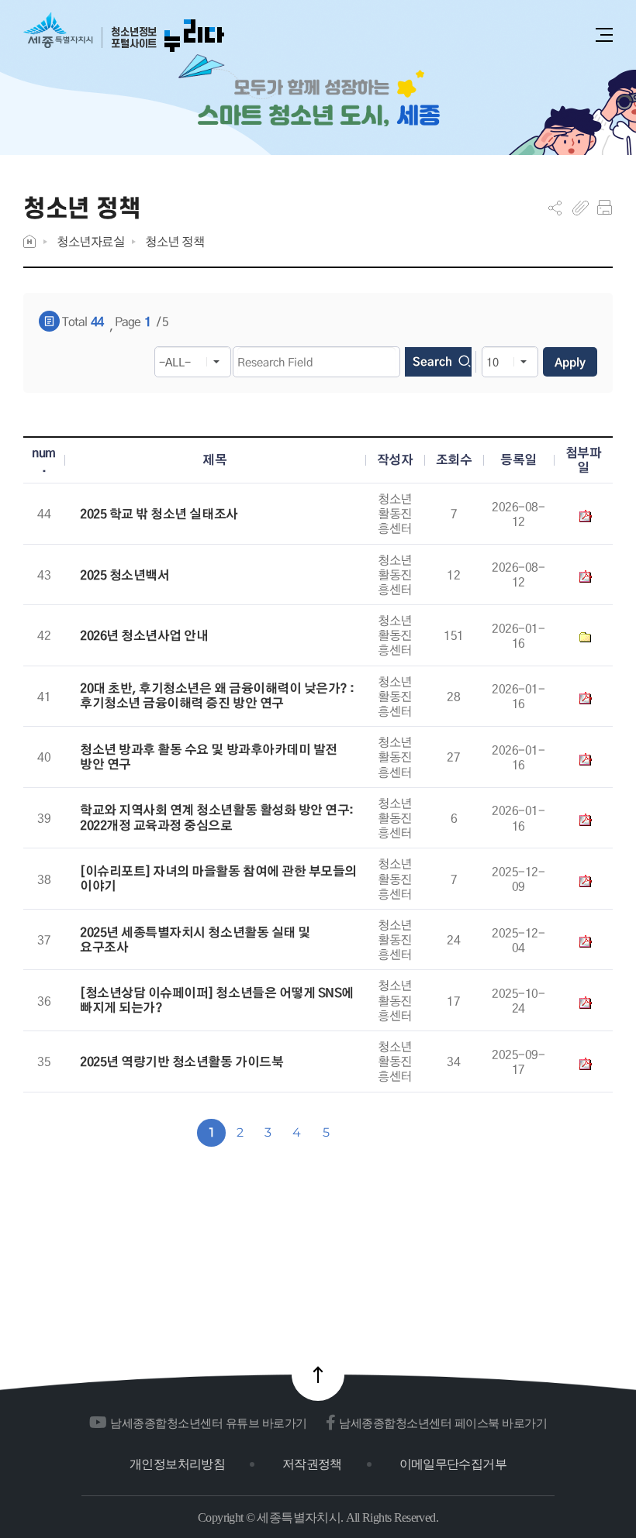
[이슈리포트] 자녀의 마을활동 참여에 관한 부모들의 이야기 (218, 878)
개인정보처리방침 (177, 1464)
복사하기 (580, 207)
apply (570, 361)
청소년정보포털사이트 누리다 (123, 33)
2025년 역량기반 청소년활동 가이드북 (181, 1062)
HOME (29, 241)
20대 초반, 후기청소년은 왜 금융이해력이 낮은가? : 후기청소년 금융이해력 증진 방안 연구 (217, 696)
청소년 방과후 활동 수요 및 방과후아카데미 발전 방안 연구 (208, 757)
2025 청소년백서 (124, 575)
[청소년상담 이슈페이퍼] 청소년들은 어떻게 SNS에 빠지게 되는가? (217, 1000)
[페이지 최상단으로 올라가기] (318, 1374)
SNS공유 (555, 207)
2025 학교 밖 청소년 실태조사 (158, 514)
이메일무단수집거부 (452, 1464)
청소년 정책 (174, 241)
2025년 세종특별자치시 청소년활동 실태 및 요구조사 (194, 940)
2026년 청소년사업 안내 (144, 635)
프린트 (604, 207)
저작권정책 (312, 1464)
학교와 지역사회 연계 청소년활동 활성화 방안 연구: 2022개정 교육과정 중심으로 (217, 817)
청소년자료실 (90, 241)
